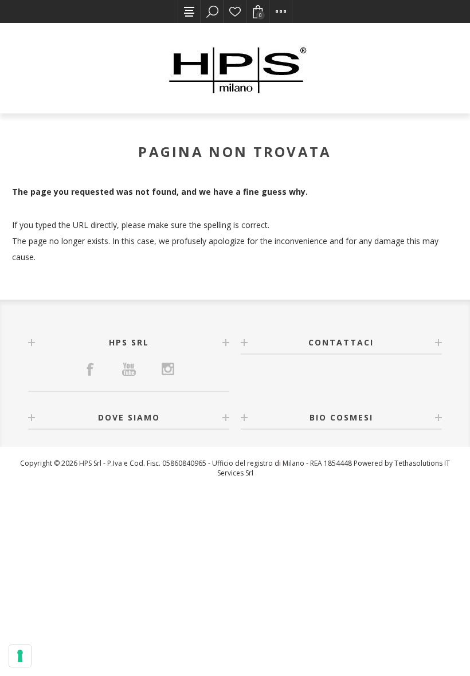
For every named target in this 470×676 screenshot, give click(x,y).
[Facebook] (90, 369)
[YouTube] (129, 369)
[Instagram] (168, 369)
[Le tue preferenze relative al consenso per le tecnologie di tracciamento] (20, 656)
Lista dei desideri (235, 11)
